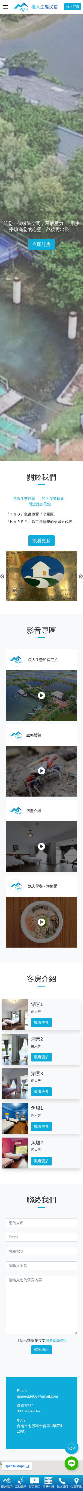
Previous (2, 576)
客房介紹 (48, 1486)
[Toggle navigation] (5, 7)
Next (80, 576)
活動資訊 (20, 1486)
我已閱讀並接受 (43, 1341)
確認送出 (41, 1350)
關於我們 (6, 1486)
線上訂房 (72, 7)
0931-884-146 (28, 1411)
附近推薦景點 (40, 504)
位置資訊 (76, 1486)
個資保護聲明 (56, 1341)
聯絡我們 (62, 1486)
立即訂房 (41, 244)
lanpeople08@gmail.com (37, 1396)
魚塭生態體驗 (24, 499)
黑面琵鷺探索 (53, 499)
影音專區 (34, 1486)
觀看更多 (41, 540)
